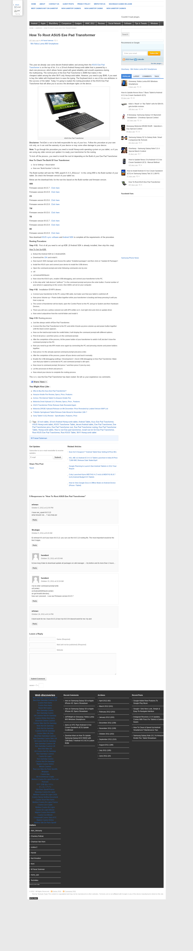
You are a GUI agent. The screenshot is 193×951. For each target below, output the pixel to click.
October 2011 (104, 734)
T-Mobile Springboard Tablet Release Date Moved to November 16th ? (60, 412)
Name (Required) (63, 639)
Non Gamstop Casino (93, 8)
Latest (136, 76)
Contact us (54, 4)
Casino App (45, 774)
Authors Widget (37, 884)
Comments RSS (70, 891)
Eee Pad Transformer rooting (86, 427)
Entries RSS (57, 891)
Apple (43, 23)
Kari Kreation (36, 858)
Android (34, 23)
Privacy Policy (83, 4)
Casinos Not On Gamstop (45, 731)
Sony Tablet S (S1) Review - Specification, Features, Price (55, 416)
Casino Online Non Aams (45, 718)
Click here (55, 188)
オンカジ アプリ (45, 787)
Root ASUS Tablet (68, 432)
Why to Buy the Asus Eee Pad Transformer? (49, 391)
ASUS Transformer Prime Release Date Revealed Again (54, 405)
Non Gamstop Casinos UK (45, 744)
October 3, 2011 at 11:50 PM (42, 508)
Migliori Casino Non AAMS (45, 812)
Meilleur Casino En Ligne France (45, 802)
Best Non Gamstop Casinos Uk (45, 700)
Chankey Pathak (37, 836)
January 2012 (104, 717)
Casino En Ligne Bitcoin (45, 810)
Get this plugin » (156, 63)
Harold (33, 853)
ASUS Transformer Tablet (64, 424)
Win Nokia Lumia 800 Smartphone (44, 44)
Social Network (114, 23)
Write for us (99, 4)
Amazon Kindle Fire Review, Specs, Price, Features (52, 395)
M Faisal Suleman (47, 40)
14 (142, 109)
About (42, 4)
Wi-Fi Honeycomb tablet (86, 432)
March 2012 (103, 706)
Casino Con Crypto (45, 805)
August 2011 (104, 745)
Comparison (66, 23)
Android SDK (68, 237)
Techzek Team (43, 894)
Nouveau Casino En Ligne (45, 792)
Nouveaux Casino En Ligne (120, 4)
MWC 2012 (89, 23)
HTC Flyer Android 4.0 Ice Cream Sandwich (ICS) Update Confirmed (78, 727)
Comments (146, 76)
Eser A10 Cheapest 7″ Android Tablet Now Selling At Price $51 (93, 452)
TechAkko (34, 880)
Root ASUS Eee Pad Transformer (46, 432)
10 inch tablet (42, 422)
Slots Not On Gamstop (45, 726)
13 (140, 120)
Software (127, 23)
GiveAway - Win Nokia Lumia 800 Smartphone (139, 69)
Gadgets (78, 23)
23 (140, 87)
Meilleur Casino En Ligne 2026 (45, 795)
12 (139, 132)
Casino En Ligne (45, 756)
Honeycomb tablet (45, 430)
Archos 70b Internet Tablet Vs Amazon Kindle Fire (52, 398)
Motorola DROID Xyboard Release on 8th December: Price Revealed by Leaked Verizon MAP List (70, 409)
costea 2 (34, 847)
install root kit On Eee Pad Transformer (98, 430)
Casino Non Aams (45, 703)
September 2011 (105, 739)
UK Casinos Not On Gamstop (45, 716)
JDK (45, 257)
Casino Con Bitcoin (45, 815)
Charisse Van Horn (38, 842)
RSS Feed (130, 59)
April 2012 (103, 701)
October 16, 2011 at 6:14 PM (42, 614)
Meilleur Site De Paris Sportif (45, 823)
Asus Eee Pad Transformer (102, 422)
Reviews (101, 23)
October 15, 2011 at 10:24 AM (52, 581)
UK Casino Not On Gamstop (45, 741)
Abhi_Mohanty (36, 831)
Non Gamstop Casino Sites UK (45, 739)
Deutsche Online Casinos (45, 721)
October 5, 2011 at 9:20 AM (42, 533)
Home (33, 4)
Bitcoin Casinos (45, 767)
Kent (32, 864)
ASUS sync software (50, 237)
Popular (126, 76)
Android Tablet (84, 422)
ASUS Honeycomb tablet (42, 424)
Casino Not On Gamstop (45, 761)
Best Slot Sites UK (45, 749)
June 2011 (103, 756)
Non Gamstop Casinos (71, 8)
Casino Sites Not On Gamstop (45, 723)
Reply (35, 520)
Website (60, 650)
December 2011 (105, 723)
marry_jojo (35, 875)
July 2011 (103, 750)
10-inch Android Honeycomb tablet (64, 422)
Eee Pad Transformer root (62, 427)
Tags (157, 76)
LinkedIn (140, 59)
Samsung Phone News (130, 258)
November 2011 (105, 728)
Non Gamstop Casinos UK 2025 (45, 698)
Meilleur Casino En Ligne (45, 807)
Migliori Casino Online (45, 764)
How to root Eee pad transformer (67, 430)
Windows (154, 23)
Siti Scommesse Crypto (45, 777)
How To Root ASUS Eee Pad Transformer (144, 182)
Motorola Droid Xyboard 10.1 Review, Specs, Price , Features (56, 402)
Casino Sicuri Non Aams (45, 800)
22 (134, 98)
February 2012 (104, 712)
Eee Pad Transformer (103, 424)
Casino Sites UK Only (45, 733)
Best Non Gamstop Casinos (45, 736)
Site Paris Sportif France (45, 789)
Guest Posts (68, 4)
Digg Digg (17, 14)
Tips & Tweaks (141, 23)
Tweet (31, 468)
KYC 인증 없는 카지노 (45, 784)
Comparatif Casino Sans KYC (45, 817)
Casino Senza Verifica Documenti (45, 797)
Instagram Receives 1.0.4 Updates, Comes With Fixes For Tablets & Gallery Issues (148, 719)
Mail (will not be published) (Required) (71, 645)
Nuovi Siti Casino (45, 708)
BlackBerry (53, 23)
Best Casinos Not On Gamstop (44, 8)
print (18, 10)
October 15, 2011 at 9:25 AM (52, 558)
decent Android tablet (84, 424)
